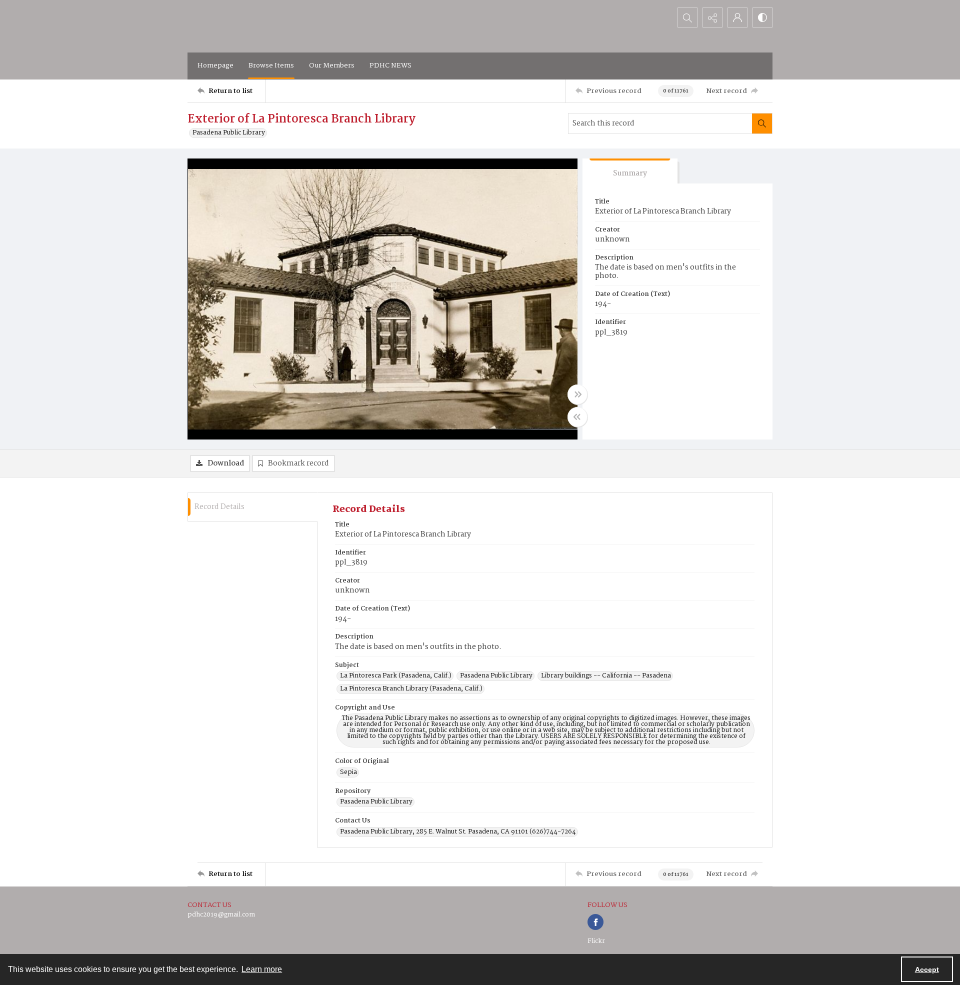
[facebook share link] (596, 922)
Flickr (596, 941)
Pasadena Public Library (228, 133)
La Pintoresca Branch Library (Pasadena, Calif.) (411, 689)
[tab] (630, 171)
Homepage (216, 65)
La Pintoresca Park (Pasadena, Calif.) (396, 676)
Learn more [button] (262, 969)
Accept (927, 970)
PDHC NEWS (391, 65)
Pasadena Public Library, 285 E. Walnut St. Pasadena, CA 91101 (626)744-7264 (458, 832)
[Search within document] (762, 124)
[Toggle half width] (578, 417)
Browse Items (271, 65)
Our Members (331, 65)
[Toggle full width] (578, 394)
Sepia (348, 773)
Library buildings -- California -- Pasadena (606, 676)
